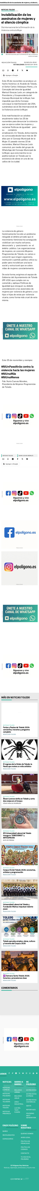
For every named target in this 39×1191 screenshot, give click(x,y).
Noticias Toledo (8, 9)
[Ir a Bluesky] (23, 1073)
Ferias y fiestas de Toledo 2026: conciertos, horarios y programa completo (16, 729)
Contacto (25, 1153)
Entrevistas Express (31, 1095)
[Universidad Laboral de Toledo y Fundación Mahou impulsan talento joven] (19, 890)
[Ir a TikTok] (12, 1073)
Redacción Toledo (9, 62)
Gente (28, 1106)
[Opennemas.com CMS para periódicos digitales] (19, 1179)
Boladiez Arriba (18, 1091)
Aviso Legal (25, 1137)
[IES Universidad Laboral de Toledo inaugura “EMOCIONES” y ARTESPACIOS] (19, 818)
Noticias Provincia (7, 1112)
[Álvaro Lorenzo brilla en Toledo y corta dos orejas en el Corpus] (19, 784)
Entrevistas (31, 1090)
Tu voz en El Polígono (26, 1158)
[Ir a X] (19, 1073)
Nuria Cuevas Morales (26, 456)
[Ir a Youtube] (33, 1073)
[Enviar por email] (3, 70)
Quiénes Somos (27, 1133)
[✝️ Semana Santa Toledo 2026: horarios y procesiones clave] (19, 961)
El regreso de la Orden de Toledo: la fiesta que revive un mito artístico (17, 765)
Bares (5, 1131)
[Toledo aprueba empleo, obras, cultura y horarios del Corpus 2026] (19, 926)
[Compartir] (8, 70)
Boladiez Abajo (18, 1097)
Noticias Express (6, 1089)
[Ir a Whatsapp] (30, 1073)
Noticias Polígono (6, 1095)
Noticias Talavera (6, 1101)
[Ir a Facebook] (9, 1073)
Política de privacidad (25, 1142)
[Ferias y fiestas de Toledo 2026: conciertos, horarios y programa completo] (19, 713)
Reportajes (31, 1110)
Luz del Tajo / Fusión (17, 1110)
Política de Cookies (25, 1148)
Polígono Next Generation (31, 1115)
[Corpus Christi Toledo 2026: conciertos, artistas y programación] (19, 855)
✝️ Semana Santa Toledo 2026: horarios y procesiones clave (16, 976)
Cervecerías (8, 1139)
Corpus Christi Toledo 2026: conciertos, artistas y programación (19, 871)
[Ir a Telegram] (16, 1073)
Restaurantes (9, 1135)
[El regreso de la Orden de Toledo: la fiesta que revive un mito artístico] (19, 749)
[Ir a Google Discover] (37, 1073)
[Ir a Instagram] (26, 1073)
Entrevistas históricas (31, 1101)
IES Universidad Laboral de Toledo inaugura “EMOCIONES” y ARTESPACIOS (17, 835)
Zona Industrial (18, 1103)
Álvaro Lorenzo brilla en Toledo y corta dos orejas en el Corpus (19, 799)
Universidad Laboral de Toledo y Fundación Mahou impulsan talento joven (18, 906)
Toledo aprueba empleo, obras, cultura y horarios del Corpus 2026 (19, 942)
